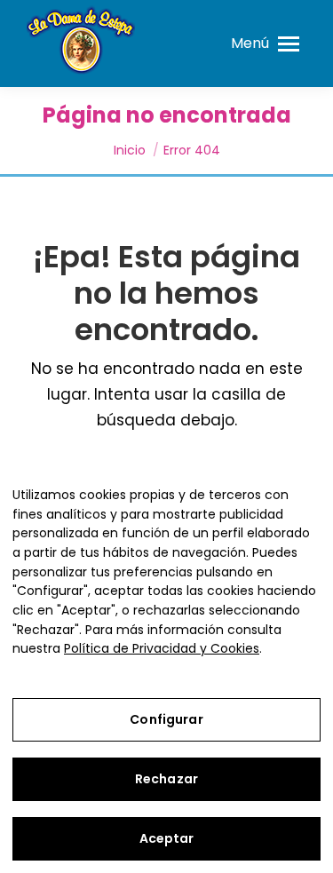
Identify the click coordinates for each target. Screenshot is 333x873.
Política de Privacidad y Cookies (161, 648)
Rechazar (166, 779)
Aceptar (166, 838)
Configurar (166, 719)
